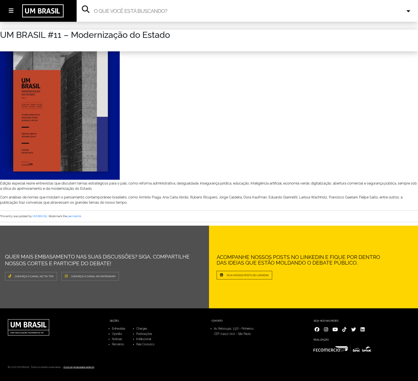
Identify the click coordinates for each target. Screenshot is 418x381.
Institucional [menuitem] (143, 339)
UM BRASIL (39, 216)
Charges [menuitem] (141, 328)
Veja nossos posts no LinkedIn (247, 275)
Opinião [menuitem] (117, 334)
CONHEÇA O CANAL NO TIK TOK (34, 276)
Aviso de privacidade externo (78, 367)
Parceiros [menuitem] (118, 344)
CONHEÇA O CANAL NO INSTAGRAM (93, 276)
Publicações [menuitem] (144, 334)
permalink (74, 216)
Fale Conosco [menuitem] (145, 344)
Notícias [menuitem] (117, 339)
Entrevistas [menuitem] (118, 328)
